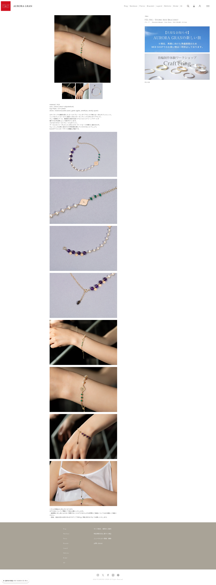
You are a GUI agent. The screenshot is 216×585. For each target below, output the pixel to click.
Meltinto (167, 6)
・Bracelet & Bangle (157, 22)
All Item (184, 22)
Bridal (175, 6)
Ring (126, 6)
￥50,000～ (179, 22)
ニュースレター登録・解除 (102, 538)
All (181, 6)
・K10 (173, 22)
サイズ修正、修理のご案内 (102, 529)
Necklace (133, 6)
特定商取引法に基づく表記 (102, 533)
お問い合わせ (98, 543)
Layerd (159, 6)
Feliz (146, 16)
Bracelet (150, 6)
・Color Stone (167, 22)
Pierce (142, 6)
